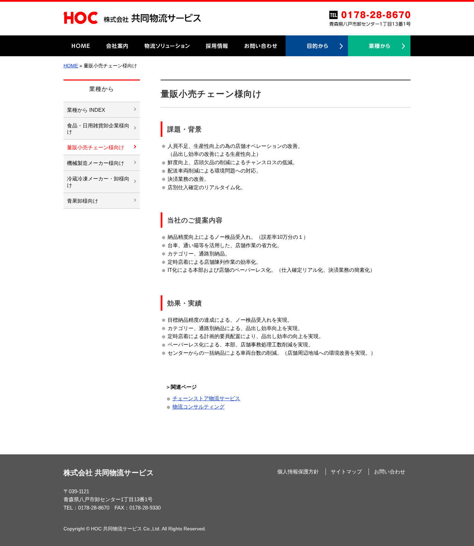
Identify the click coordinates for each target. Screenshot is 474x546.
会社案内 (117, 45)
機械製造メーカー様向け (95, 163)
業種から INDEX (86, 110)
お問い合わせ (261, 45)
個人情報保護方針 (298, 471)
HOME (81, 45)
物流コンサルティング (198, 407)
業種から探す (379, 45)
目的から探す (317, 45)
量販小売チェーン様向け (95, 147)
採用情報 (217, 45)
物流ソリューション (167, 45)
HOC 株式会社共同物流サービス (132, 17)
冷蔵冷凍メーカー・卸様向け (98, 182)
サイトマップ (346, 471)
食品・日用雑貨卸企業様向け (98, 129)
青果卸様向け (82, 201)
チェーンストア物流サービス (206, 398)
